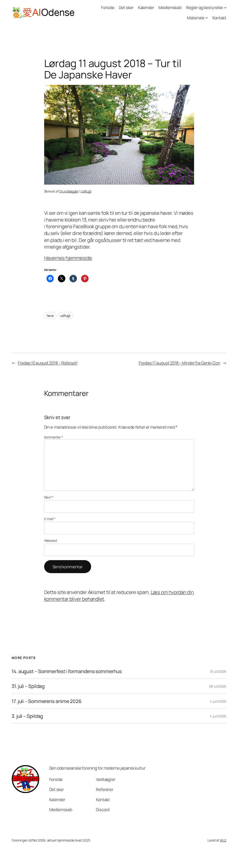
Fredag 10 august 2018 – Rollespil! (48, 363)
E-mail (49, 519)
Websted (50, 540)
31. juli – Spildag (28, 686)
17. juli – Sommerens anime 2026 (47, 701)
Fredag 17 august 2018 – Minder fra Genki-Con (179, 363)
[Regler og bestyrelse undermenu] (225, 7)
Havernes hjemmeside (68, 258)
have (50, 315)
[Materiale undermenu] (206, 17)
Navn (48, 497)
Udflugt (86, 191)
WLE (223, 840)
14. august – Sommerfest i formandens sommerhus (67, 671)
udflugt (65, 315)
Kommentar (53, 437)
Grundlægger (69, 191)
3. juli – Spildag (27, 716)
